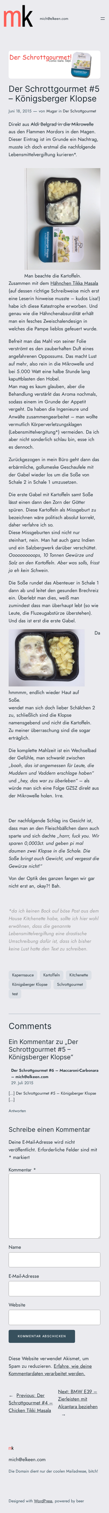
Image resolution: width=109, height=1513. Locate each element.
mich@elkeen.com (54, 18)
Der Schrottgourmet (79, 111)
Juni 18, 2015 (20, 111)
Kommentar (22, 1169)
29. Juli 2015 (22, 1083)
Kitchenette (78, 975)
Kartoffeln (51, 975)
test (15, 994)
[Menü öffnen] (103, 19)
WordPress (43, 1501)
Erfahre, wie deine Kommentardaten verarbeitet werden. (50, 1369)
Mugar (51, 111)
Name (15, 1247)
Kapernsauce (23, 975)
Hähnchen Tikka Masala (74, 283)
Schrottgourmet (70, 984)
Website (17, 1304)
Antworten (17, 1111)
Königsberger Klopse (29, 984)
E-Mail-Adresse (24, 1276)
